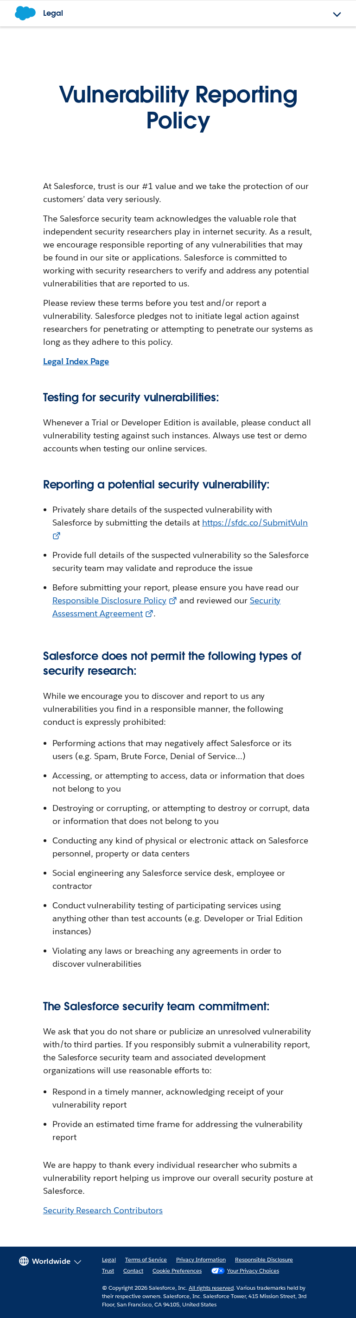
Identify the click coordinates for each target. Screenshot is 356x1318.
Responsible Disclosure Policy (109, 600)
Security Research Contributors (103, 1210)
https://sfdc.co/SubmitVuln (255, 522)
